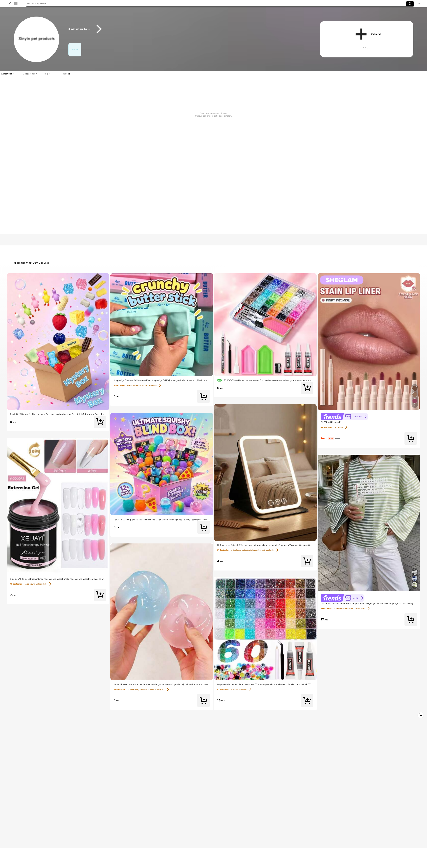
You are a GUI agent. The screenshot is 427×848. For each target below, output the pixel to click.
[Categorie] (16, 3)
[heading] (187, 29)
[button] (10, 3)
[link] (36, 39)
